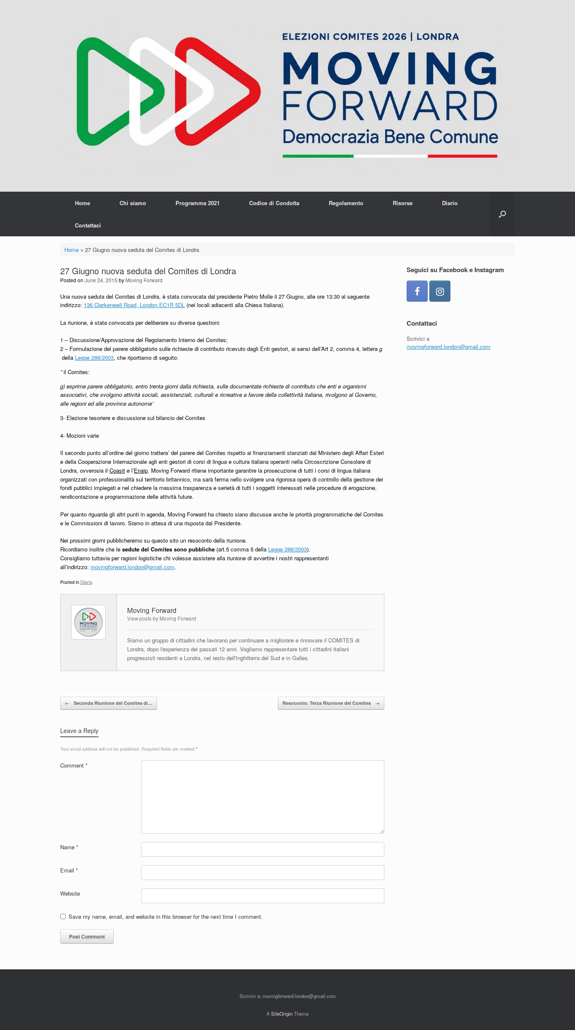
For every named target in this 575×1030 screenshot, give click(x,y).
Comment (74, 765)
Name (69, 847)
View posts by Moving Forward (161, 618)
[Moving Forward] (287, 96)
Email (69, 870)
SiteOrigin (282, 1013)
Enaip (141, 470)
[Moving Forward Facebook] (417, 291)
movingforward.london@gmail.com (132, 567)
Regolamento (346, 203)
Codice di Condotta (274, 203)
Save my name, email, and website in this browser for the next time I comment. (166, 916)
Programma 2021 (198, 203)
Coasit (117, 470)
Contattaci (88, 225)
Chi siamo (133, 203)
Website (70, 893)
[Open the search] (502, 214)
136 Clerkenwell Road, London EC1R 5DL (134, 305)
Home (82, 203)
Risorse (403, 203)
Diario (450, 203)
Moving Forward (143, 280)
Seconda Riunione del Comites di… (108, 703)
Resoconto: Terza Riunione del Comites (331, 703)
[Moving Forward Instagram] (439, 291)
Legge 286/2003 (94, 357)
